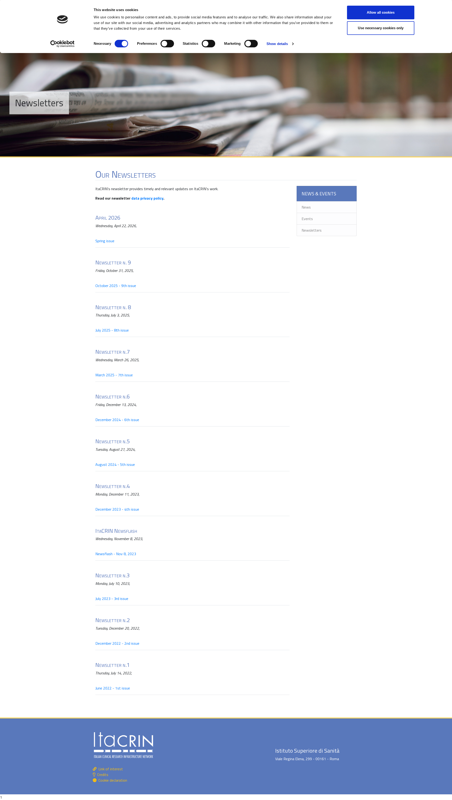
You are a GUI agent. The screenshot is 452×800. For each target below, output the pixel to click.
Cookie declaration (112, 780)
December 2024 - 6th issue (117, 420)
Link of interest (110, 769)
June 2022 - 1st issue (112, 688)
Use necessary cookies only (381, 28)
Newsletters (312, 230)
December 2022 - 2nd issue (117, 643)
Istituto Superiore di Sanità (307, 750)
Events (307, 219)
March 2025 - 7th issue (114, 375)
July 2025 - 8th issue (112, 330)
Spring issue (105, 241)
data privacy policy (147, 198)
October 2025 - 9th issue (115, 285)
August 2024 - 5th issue (115, 464)
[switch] (167, 43)
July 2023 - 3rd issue (111, 598)
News (306, 207)
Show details (277, 44)
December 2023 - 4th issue (117, 509)
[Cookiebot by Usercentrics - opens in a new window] (62, 43)
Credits (102, 774)
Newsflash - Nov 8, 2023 (115, 554)
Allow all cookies (381, 12)
